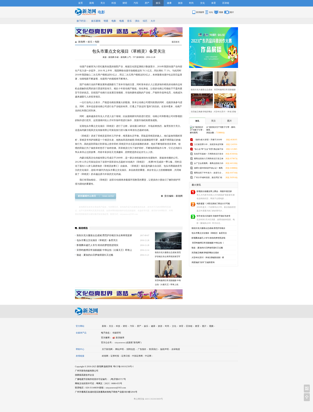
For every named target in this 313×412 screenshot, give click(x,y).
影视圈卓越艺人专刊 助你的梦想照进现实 (97, 245)
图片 (232, 12)
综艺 (145, 21)
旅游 (180, 3)
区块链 (225, 3)
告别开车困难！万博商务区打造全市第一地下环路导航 (208, 154)
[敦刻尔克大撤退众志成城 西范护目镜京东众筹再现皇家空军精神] (168, 241)
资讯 (197, 121)
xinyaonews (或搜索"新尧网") (128, 342)
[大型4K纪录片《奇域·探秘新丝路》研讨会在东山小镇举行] (224, 100)
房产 (147, 3)
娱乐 (158, 3)
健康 (169, 3)
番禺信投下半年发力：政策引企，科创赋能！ (208, 173)
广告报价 (142, 349)
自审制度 (175, 349)
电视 (121, 21)
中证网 (148, 356)
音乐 (129, 21)
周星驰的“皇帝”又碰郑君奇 (203, 262)
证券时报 (115, 356)
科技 (114, 3)
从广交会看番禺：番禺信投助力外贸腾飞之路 (208, 164)
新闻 (91, 3)
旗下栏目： (82, 21)
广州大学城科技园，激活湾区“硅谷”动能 (208, 178)
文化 (202, 3)
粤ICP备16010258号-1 (123, 366)
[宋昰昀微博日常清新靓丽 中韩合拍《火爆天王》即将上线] (168, 269)
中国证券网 (137, 356)
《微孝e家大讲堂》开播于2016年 (208, 140)
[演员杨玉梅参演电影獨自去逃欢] (201, 100)
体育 (213, 3)
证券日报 (125, 356)
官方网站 (80, 326)
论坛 (211, 12)
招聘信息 (131, 349)
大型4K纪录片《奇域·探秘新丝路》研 (208, 257)
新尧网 (81, 42)
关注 (102, 3)
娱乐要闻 (95, 21)
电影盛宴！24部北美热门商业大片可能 (213, 203)
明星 (106, 21)
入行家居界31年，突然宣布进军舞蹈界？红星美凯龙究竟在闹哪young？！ (208, 145)
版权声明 (164, 349)
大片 (153, 21)
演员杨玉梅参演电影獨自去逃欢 (205, 252)
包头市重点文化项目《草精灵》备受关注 (97, 240)
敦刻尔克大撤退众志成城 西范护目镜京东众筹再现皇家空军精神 (168, 256)
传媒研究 (116, 332)
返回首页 (175, 42)
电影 (114, 21)
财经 (125, 3)
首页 (80, 3)
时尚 (191, 3)
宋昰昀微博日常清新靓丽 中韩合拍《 (208, 243)
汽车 (136, 3)
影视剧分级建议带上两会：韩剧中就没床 (214, 191)
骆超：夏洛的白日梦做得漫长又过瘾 (95, 255)
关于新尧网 (107, 349)
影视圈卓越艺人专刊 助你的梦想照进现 (208, 238)
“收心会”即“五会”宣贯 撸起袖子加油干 (208, 149)
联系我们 (153, 349)
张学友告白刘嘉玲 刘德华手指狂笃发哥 (213, 216)
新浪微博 (200, 12)
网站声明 (119, 349)
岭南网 (105, 356)
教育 (197, 326)
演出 (137, 21)
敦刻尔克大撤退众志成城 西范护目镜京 (208, 228)
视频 (221, 12)
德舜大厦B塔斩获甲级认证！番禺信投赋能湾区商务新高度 (208, 168)
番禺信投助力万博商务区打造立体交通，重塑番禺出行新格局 (208, 159)
